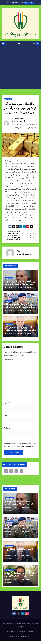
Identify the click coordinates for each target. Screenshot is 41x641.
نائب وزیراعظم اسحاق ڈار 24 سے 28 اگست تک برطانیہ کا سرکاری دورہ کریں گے (20, 330)
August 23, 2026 (14, 507)
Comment (8, 360)
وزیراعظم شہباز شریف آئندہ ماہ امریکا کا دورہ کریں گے (20, 282)
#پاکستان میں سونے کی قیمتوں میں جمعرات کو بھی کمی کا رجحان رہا (24, 126)
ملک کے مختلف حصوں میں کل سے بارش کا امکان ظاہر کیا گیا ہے (27, 234)
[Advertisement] (20, 67)
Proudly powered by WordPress (13, 623)
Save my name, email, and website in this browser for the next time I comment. (20, 445)
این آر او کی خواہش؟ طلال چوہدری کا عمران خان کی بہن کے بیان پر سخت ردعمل (20, 575)
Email (6, 415)
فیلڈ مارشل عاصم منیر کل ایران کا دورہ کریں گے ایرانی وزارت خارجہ (20, 307)
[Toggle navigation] (19, 43)
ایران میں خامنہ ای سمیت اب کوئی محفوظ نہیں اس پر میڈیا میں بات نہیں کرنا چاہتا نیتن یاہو (13, 235)
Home (8, 631)
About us (14, 631)
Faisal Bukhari (19, 118)
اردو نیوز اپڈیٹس (7, 99)
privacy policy (14, 636)
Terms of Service (26, 636)
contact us (22, 631)
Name (7, 403)
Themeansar (20, 626)
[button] (34, 43)
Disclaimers (31, 631)
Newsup (33, 623)
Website (7, 428)
